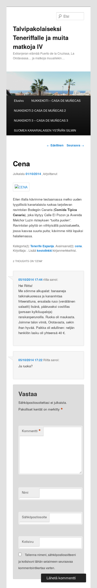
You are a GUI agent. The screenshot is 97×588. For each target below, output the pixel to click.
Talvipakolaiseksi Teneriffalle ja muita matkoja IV (40, 37)
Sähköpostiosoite (34, 517)
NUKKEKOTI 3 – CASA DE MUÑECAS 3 (41, 120)
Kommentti (31, 431)
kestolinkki (44, 250)
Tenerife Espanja (42, 246)
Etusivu (19, 100)
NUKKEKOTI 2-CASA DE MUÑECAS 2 (40, 110)
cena (78, 246)
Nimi (25, 492)
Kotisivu (28, 541)
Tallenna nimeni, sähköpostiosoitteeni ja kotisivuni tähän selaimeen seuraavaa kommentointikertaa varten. (47, 561)
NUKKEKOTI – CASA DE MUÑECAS (56, 100)
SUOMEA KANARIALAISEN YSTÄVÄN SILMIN (45, 130)
